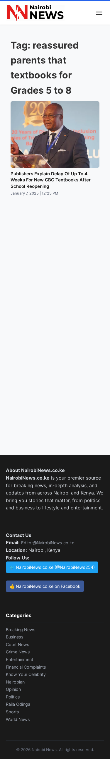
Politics (13, 696)
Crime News (18, 651)
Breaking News (20, 629)
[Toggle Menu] (99, 13)
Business (14, 636)
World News (18, 719)
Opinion (13, 689)
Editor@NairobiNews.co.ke (47, 542)
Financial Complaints (26, 666)
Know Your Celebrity (26, 674)
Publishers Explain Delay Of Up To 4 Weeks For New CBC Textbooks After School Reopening (51, 180)
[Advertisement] (55, 257)
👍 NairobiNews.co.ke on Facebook (44, 586)
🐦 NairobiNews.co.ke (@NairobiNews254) (52, 567)
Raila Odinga (18, 704)
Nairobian (15, 681)
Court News (17, 644)
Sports (12, 711)
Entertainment (19, 659)
